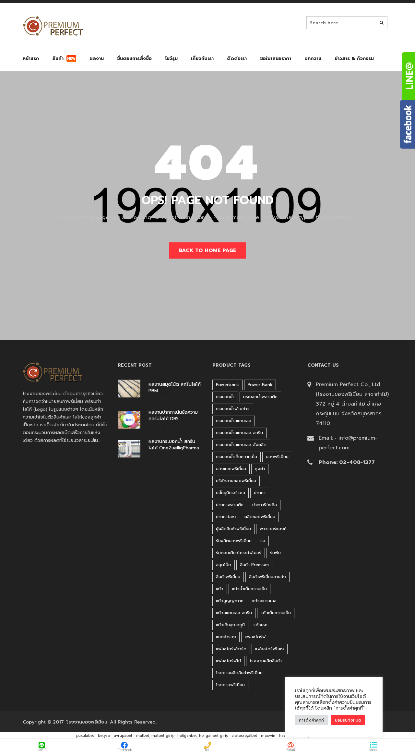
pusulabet (85, 735)
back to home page (207, 250)
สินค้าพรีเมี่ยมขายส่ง (267, 577)
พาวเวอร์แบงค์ (273, 529)
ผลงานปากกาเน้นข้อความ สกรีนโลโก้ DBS (173, 415)
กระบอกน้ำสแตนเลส (233, 421)
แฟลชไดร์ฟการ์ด (231, 649)
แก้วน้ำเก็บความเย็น (249, 589)
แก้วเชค (260, 625)
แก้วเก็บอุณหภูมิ (230, 625)
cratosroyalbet (244, 735)
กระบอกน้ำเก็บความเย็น (236, 457)
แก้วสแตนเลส (264, 601)
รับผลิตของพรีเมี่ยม (234, 541)
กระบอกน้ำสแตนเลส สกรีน (239, 433)
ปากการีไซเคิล (264, 505)
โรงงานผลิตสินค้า (266, 661)
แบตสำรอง (226, 637)
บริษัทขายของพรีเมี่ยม (236, 481)
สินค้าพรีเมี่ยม (228, 577)
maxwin (268, 735)
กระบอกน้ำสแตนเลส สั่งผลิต (241, 445)
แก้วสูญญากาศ (229, 601)
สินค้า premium (254, 565)
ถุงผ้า (260, 469)
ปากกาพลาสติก (229, 505)
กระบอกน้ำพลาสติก (260, 397)
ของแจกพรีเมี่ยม (231, 469)
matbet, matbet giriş (154, 735)
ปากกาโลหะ (226, 517)
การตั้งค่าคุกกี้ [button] (311, 720)
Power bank (260, 385)
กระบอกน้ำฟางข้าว (233, 409)
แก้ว (219, 589)
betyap (104, 735)
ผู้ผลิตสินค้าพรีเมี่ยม (233, 529)
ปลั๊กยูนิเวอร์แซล (230, 493)
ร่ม (262, 541)
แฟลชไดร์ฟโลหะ (269, 649)
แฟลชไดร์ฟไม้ (228, 661)
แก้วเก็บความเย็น (276, 613)
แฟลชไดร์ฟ (255, 637)
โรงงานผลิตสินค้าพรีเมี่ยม (239, 673)
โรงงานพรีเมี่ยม (230, 685)
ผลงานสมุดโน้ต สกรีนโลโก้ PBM (174, 387)
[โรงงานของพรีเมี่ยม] (53, 26)
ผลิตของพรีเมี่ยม (259, 517)
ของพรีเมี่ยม (277, 457)
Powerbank (227, 385)
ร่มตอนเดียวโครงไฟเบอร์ (238, 553)
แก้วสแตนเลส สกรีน (234, 613)
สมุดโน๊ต (223, 565)
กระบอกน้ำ (225, 397)
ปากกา (260, 493)
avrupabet (123, 735)
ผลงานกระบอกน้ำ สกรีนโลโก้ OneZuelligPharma (173, 444)
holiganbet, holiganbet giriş (202, 735)
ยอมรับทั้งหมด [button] (348, 720)
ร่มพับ (275, 553)
